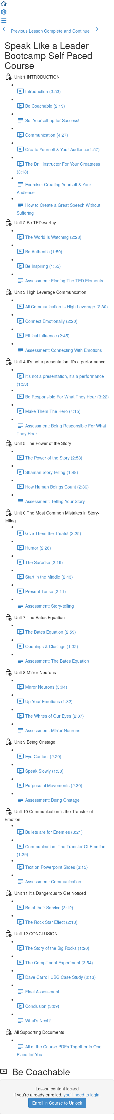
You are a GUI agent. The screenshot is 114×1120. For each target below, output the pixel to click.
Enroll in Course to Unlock (57, 1103)
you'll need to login (81, 1095)
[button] (3, 5)
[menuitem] (3, 14)
